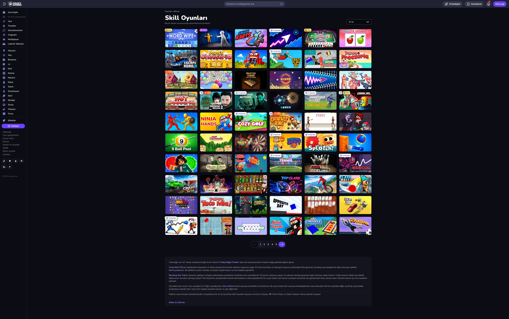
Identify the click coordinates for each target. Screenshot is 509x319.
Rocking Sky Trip (177, 275)
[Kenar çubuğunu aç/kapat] (4, 4)
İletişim (15, 126)
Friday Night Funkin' (229, 262)
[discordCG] (21, 161)
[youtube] (9, 161)
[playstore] (9, 166)
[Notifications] (488, 4)
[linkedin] (4, 166)
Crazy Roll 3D (176, 267)
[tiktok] (4, 161)
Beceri (177, 11)
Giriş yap (499, 4)
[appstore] (15, 161)
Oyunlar (168, 11)
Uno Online (228, 286)
